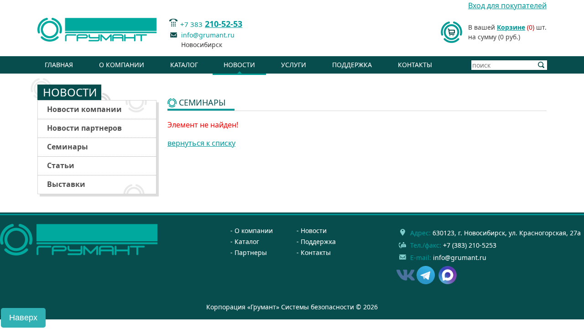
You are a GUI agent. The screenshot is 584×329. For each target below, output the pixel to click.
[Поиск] (541, 65)
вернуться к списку (201, 143)
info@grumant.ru (208, 35)
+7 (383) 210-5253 (469, 245)
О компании (121, 64)
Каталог (184, 64)
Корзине (511, 27)
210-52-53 (223, 23)
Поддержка (352, 64)
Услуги (293, 64)
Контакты (415, 64)
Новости (239, 64)
